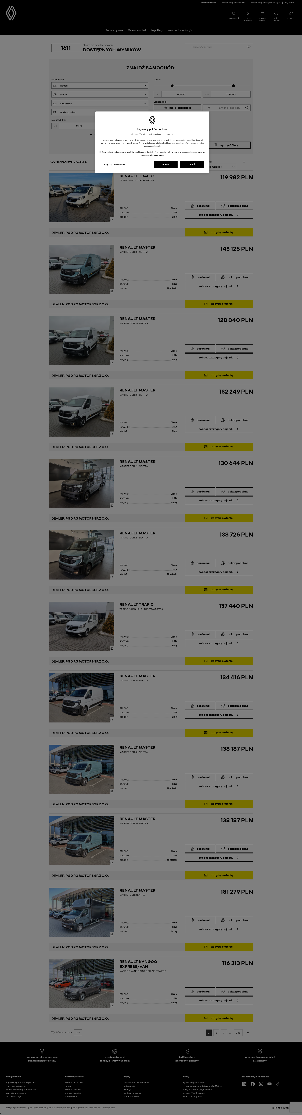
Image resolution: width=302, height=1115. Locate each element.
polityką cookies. (156, 155)
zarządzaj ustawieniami (114, 164)
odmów (166, 164)
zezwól (191, 164)
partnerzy (121, 140)
